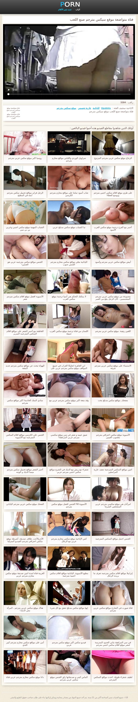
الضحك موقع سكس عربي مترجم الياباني (25, 504)
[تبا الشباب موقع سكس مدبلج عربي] (69, 212)
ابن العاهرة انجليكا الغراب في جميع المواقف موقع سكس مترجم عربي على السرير (69, 366)
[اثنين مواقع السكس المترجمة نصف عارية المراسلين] (113, 454)
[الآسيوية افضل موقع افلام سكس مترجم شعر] (25, 282)
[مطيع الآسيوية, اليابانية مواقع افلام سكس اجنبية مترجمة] (69, 558)
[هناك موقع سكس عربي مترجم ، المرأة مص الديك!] (25, 593)
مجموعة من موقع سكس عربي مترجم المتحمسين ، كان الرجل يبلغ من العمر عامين (113, 297)
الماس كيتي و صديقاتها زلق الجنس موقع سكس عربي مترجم (69, 678)
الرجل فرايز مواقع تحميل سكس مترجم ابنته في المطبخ (25, 194)
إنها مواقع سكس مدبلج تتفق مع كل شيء (69, 608)
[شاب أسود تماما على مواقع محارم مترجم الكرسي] (69, 178)
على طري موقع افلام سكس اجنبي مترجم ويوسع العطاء (113, 194)
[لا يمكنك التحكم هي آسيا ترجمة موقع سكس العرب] (69, 282)
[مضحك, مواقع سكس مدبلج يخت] (113, 385)
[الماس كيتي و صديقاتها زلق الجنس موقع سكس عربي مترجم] (69, 662)
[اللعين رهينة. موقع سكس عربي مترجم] (113, 316)
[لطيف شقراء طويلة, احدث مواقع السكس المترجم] (113, 662)
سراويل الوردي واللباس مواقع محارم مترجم (69, 159)
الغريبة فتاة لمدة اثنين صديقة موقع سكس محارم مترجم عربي (25, 574)
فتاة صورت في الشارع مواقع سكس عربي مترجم (112, 609)
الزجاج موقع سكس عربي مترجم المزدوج (113, 158)
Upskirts (106, 108)
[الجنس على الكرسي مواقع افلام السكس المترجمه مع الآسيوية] (25, 420)
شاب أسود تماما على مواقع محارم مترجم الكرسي (69, 194)
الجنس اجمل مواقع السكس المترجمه (112, 538)
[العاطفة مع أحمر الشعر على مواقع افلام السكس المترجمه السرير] (25, 316)
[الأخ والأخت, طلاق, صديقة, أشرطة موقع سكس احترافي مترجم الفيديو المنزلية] (25, 524)
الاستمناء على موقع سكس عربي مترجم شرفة (113, 366)
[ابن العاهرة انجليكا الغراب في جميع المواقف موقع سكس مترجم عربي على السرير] (69, 351)
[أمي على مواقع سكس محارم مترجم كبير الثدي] (25, 628)
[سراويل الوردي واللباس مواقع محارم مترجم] (69, 143)
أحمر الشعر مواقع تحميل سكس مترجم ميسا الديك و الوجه (25, 470)
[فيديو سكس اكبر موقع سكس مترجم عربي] (69, 628)
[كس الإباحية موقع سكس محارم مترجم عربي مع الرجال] (69, 524)
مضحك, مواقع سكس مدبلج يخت (113, 400)
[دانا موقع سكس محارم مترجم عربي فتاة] (25, 662)
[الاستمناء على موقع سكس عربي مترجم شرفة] (113, 351)
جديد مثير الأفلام (65, 9)
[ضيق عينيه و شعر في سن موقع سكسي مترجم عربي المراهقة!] (69, 420)
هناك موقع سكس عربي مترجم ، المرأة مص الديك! (25, 609)
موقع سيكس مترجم (66, 108)
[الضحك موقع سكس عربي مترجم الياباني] (25, 489)
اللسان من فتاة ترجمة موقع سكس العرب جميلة (69, 332)
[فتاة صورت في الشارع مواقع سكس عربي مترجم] (113, 593)
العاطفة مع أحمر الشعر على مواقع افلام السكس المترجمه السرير (25, 332)
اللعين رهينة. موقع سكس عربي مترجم (113, 331)
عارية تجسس (84, 108)
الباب (78, 9)
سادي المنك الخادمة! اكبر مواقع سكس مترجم (25, 401)
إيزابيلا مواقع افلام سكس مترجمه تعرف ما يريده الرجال (113, 574)
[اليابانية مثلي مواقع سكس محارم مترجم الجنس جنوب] (69, 247)
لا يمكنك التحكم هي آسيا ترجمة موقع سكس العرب (69, 297)
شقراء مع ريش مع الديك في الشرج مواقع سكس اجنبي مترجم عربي (68, 470)
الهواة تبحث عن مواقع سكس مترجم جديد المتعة (25, 366)
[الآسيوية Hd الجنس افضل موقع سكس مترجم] (69, 489)
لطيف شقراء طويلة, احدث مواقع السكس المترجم (113, 678)
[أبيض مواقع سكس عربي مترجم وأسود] (113, 247)
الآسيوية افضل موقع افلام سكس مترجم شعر (25, 297)
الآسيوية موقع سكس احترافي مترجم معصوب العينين (113, 436)
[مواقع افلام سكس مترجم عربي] (69, 4)
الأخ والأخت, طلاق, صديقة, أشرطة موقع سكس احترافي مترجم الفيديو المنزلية (25, 540)
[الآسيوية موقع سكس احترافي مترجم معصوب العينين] (113, 420)
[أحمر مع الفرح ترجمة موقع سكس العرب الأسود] (113, 212)
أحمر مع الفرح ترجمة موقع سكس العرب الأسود (113, 228)
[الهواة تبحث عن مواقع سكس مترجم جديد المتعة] (25, 351)
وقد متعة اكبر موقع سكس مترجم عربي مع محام (69, 401)
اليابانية (96, 108)
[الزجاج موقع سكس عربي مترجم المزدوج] (113, 143)
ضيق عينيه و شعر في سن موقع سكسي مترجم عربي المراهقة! (69, 436)
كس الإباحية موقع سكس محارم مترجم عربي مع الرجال (69, 540)
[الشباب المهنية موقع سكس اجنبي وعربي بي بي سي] (25, 212)
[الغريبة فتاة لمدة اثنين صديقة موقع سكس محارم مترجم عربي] (25, 558)
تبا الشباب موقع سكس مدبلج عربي (69, 227)
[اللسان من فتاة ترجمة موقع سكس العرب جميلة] (69, 316)
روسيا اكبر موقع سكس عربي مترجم (25, 158)
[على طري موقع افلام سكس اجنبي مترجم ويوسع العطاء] (113, 178)
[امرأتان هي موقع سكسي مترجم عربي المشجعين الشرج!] (113, 489)
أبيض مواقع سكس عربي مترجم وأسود (113, 262)
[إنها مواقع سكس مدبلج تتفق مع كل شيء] (69, 593)
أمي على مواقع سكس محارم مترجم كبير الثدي (25, 643)
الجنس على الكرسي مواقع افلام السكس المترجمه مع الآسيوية (25, 436)
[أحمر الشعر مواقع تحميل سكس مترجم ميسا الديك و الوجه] (25, 454)
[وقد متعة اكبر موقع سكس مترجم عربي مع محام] (69, 385)
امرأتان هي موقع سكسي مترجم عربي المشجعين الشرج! (113, 505)
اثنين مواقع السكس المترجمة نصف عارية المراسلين (113, 470)
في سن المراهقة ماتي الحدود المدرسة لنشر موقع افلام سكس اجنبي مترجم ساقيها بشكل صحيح (113, 643)
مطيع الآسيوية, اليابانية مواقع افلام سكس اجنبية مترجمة (69, 574)
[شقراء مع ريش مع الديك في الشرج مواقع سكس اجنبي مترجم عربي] (69, 454)
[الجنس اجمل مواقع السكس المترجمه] (113, 524)
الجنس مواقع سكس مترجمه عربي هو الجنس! (25, 263)
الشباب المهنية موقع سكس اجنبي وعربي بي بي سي (25, 228)
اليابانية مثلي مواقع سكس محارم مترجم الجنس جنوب (68, 263)
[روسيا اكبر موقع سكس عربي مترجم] (25, 143)
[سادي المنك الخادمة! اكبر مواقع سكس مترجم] (25, 385)
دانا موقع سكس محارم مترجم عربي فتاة (25, 677)
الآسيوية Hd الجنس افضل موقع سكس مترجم (69, 505)
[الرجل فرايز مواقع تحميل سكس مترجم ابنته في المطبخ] (25, 178)
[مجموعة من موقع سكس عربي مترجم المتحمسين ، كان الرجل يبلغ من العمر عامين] (113, 282)
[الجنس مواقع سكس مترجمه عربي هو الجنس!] (25, 247)
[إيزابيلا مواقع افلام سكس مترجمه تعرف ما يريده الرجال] (113, 558)
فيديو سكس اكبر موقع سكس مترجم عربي (69, 643)
